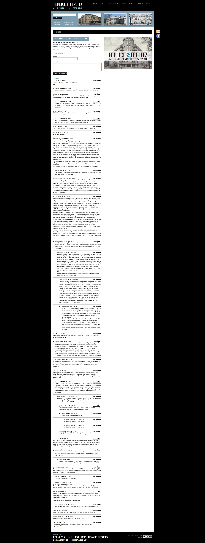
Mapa (116, 3)
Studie (110, 3)
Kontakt (148, 3)
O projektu (132, 3)
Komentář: (55, 62)
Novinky (95, 3)
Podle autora (56, 22)
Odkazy (140, 3)
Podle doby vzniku (68, 24)
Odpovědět (96, 80)
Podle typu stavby (68, 22)
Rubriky (103, 3)
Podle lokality (56, 24)
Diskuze (124, 3)
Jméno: (55, 56)
